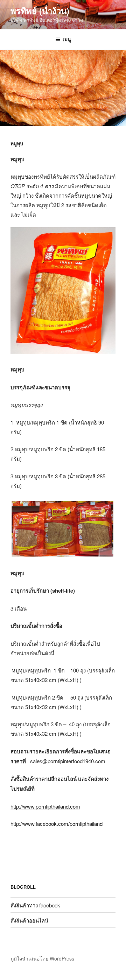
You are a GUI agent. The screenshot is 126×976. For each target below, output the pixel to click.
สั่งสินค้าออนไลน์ (29, 920)
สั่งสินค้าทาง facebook (35, 905)
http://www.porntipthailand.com (45, 806)
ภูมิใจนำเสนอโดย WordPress (42, 958)
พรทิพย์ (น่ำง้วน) (39, 11)
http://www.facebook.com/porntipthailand (56, 823)
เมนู (67, 39)
